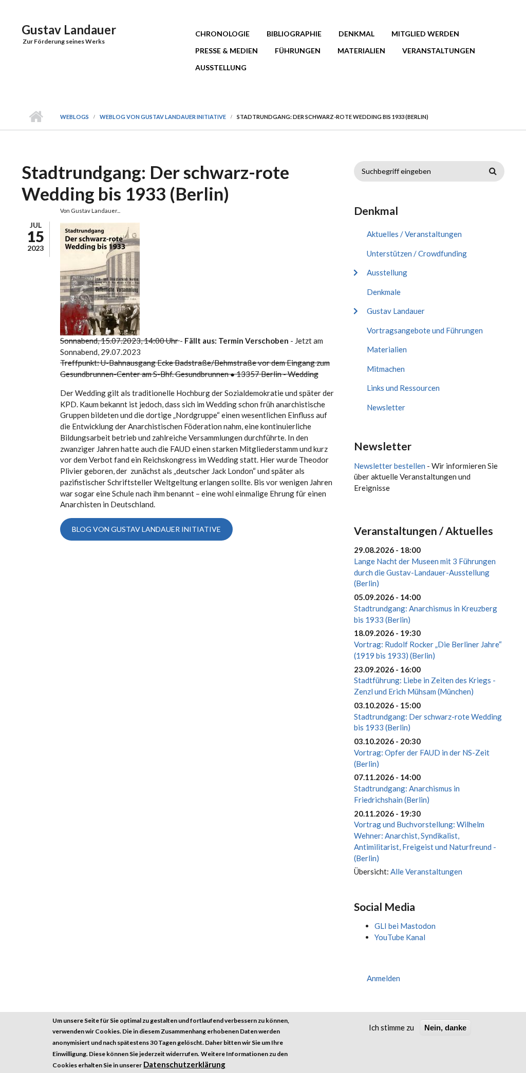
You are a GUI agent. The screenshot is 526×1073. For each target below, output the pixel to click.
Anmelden (383, 978)
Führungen (298, 50)
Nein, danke (445, 1027)
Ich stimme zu (391, 1027)
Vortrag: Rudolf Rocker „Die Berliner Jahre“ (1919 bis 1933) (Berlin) (428, 650)
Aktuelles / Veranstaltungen (414, 234)
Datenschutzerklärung (184, 1064)
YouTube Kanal (399, 937)
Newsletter (386, 407)
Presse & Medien (226, 50)
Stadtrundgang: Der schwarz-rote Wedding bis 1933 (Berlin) (428, 722)
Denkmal (356, 33)
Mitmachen (386, 368)
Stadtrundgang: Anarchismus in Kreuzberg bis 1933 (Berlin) (425, 614)
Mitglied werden (425, 33)
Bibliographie (294, 33)
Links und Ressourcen (403, 387)
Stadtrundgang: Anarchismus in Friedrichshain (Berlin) (407, 794)
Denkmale (384, 291)
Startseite (36, 117)
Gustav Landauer (69, 29)
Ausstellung (221, 67)
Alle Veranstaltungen (426, 871)
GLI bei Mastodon (405, 925)
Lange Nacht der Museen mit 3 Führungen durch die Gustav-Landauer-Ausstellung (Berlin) (425, 572)
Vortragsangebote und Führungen (425, 330)
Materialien (361, 50)
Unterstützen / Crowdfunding (417, 253)
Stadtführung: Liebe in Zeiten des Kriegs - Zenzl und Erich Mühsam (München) (425, 685)
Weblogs (74, 116)
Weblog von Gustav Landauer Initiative (163, 116)
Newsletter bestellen (389, 465)
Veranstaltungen (438, 50)
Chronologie (222, 33)
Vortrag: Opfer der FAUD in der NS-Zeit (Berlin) (422, 758)
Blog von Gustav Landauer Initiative (146, 529)
